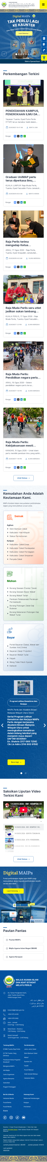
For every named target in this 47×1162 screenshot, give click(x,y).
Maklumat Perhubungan (31, 1098)
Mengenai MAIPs (8, 1066)
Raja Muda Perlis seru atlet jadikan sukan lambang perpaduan (23, 311)
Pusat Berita (7, 1102)
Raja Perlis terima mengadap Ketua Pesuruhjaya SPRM (18, 245)
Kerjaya (26, 1102)
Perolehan (27, 1106)
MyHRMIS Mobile (12, 1129)
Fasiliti (26, 1066)
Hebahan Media (8, 1098)
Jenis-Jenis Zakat (30, 1049)
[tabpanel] (23, 810)
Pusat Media (7, 1106)
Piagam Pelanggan (9, 1087)
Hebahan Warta (29, 1078)
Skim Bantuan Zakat (30, 1053)
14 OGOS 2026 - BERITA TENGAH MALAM (29, 833)
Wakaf (26, 1057)
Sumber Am (28, 1061)
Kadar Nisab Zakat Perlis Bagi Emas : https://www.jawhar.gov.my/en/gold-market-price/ (20, 61)
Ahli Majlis (6, 1070)
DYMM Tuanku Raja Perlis (11, 1049)
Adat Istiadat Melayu (31, 1074)
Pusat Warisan (29, 1070)
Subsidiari (6, 1083)
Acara (5, 1111)
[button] (44, 58)
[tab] (23, 827)
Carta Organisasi (8, 1074)
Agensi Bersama (8, 1078)
